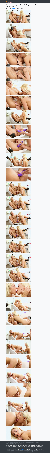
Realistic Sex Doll (41, 449)
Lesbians (13, 8)
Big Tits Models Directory (28, 449)
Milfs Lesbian (32, 447)
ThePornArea (8, 449)
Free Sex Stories (22, 449)
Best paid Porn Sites (9, 2)
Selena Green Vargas (19, 448)
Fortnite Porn (41, 448)
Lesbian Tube (28, 447)
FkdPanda (42, 447)
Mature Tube (25, 446)
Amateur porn (24, 448)
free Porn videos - (37, 444)
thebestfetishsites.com (9, 448)
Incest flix (18, 449)
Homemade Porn (29, 448)
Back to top (42, 441)
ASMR (37, 449)
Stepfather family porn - (11, 445)
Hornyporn (33, 448)
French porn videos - (36, 446)
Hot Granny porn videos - (24, 445)
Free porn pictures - (12, 444)
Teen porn (14, 448)
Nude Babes (23, 447)
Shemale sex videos (13, 449)
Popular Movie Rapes (37, 447)
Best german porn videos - (18, 446)
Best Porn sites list (30, 444)
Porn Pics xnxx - (22, 444)
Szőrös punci (37, 448)
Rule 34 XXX (34, 449)
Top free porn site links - (36, 445)
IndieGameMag (19, 447)
